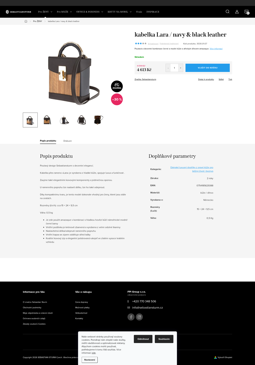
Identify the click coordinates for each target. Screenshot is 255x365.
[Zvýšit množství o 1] (180, 68)
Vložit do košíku (208, 67)
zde (94, 352)
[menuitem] (45, 12)
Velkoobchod (81, 313)
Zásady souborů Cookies (34, 324)
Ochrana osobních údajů (34, 318)
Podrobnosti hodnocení (169, 43)
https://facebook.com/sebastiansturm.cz (131, 316)
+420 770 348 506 (144, 301)
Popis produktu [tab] (48, 140)
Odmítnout (143, 339)
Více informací (216, 48)
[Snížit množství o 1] (168, 68)
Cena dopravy (81, 302)
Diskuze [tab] (67, 140)
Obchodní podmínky (32, 307)
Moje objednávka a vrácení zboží (38, 313)
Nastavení (89, 359)
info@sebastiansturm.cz (147, 307)
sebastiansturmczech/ (139, 316)
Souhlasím (164, 339)
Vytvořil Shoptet (225, 357)
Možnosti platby (82, 307)
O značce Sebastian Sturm (35, 302)
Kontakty (79, 318)
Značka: (145, 79)
